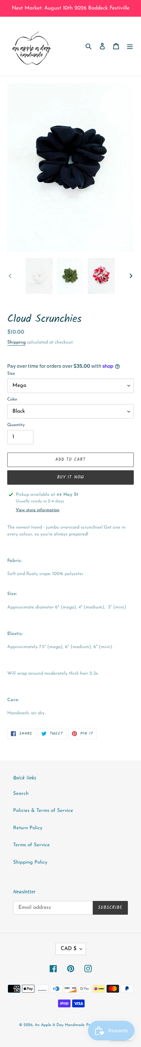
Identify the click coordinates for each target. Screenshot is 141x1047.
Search (21, 793)
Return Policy (27, 828)
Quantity (16, 425)
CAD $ (68, 948)
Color (12, 399)
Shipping (16, 342)
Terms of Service (31, 845)
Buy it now (70, 477)
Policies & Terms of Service (43, 810)
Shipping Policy (30, 862)
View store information (37, 510)
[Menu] (130, 46)
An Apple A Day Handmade (60, 1025)
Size (11, 373)
